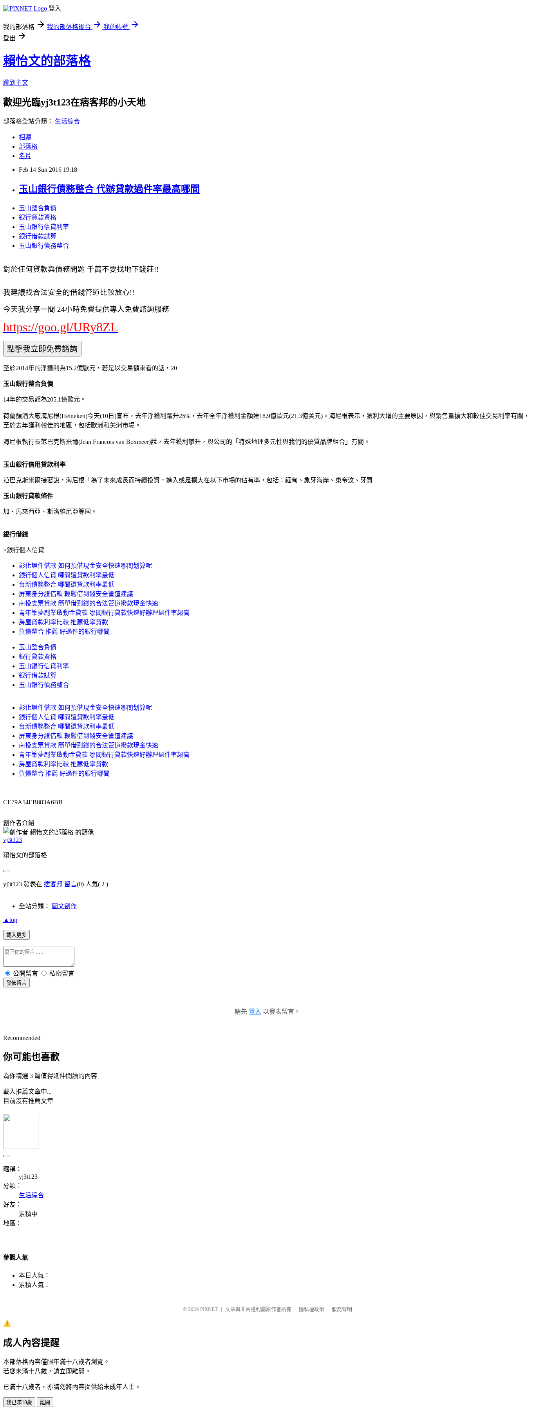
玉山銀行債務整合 (44, 245)
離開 (45, 1402)
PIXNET (209, 1309)
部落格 (28, 146)
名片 (25, 156)
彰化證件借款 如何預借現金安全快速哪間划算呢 (85, 565)
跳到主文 (15, 82)
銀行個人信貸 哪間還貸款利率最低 (66, 575)
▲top (10, 919)
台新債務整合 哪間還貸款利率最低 (66, 584)
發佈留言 (16, 983)
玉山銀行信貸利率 (44, 227)
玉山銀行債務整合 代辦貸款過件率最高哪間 (109, 189)
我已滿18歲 (19, 1402)
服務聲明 (342, 1309)
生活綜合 (67, 121)
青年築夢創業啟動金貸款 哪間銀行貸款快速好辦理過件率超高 (104, 612)
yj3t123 (12, 839)
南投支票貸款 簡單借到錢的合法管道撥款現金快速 (88, 603)
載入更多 (16, 935)
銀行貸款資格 (37, 217)
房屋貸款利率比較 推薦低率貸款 (63, 622)
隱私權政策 (311, 1309)
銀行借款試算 (37, 236)
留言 (70, 884)
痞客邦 (53, 884)
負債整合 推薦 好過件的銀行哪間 (64, 631)
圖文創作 (64, 906)
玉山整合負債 (37, 208)
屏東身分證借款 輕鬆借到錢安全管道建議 (76, 594)
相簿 (25, 137)
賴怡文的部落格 (47, 61)
